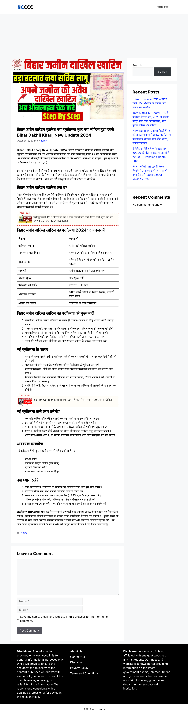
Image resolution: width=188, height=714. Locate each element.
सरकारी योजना (162, 7)
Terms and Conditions (84, 673)
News (24, 532)
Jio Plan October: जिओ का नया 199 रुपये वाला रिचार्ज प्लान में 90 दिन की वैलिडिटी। (73, 399)
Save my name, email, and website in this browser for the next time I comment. (64, 618)
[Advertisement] (94, 34)
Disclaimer (77, 662)
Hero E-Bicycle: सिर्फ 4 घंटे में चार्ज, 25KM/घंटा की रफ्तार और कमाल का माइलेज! (150, 103)
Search (137, 65)
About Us (76, 651)
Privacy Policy (79, 668)
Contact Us (77, 657)
